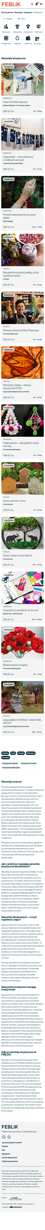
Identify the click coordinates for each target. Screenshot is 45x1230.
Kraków (5, 753)
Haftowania (39, 32)
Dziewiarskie (17, 32)
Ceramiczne (6, 32)
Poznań (21, 753)
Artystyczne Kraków (10, 763)
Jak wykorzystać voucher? (12, 1142)
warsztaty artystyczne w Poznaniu (28, 1179)
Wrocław (5, 757)
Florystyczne (28, 32)
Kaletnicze (28, 43)
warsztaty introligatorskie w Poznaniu (14, 1181)
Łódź (13, 753)
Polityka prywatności (10, 1161)
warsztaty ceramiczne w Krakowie (24, 1176)
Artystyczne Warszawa (11, 767)
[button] (41, 4)
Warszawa (31, 753)
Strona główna (7, 12)
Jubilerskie (17, 43)
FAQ (3, 1150)
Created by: (5, 1207)
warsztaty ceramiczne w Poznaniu (13, 1173)
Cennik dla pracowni (9, 1157)
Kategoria (28, 12)
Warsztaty (18, 12)
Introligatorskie (6, 43)
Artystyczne (8, 66)
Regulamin (6, 1154)
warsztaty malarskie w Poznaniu (20, 1184)
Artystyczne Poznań (28, 763)
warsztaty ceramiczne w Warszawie (26, 1171)
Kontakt (5, 1146)
